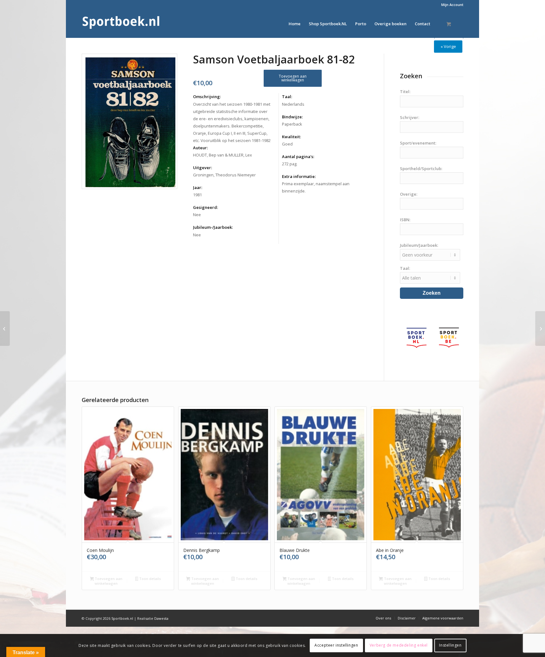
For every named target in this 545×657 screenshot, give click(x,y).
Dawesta (161, 618)
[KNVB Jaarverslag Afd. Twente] (540, 328)
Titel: (405, 91)
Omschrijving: (207, 96)
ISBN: (405, 219)
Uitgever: (202, 167)
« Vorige (448, 46)
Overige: (408, 194)
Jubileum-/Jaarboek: (213, 227)
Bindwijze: (292, 117)
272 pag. (289, 164)
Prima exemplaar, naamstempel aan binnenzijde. (315, 187)
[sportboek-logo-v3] (121, 24)
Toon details (149, 578)
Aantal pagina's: (298, 156)
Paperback (292, 124)
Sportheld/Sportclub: (421, 168)
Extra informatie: (299, 176)
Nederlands (293, 104)
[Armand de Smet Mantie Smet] (5, 328)
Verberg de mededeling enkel (399, 645)
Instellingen (450, 645)
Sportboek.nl (122, 618)
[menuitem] (450, 4)
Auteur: (200, 148)
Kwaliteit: (291, 136)
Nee (197, 214)
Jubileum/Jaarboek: (419, 245)
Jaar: (197, 187)
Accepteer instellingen (336, 645)
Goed (287, 144)
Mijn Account (452, 4)
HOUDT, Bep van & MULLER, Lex (222, 155)
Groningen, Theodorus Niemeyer (224, 175)
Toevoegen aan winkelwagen (293, 78)
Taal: (287, 96)
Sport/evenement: (418, 143)
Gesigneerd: (205, 207)
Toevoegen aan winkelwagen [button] (108, 581)
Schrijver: (409, 117)
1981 (197, 195)
